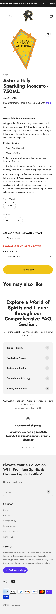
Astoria (6, 74)
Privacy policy (9, 520)
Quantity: (7, 214)
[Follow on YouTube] (13, 581)
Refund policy (9, 525)
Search (6, 509)
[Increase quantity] (19, 220)
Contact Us (8, 536)
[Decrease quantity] (7, 220)
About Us (7, 515)
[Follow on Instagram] (5, 581)
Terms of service (10, 531)
